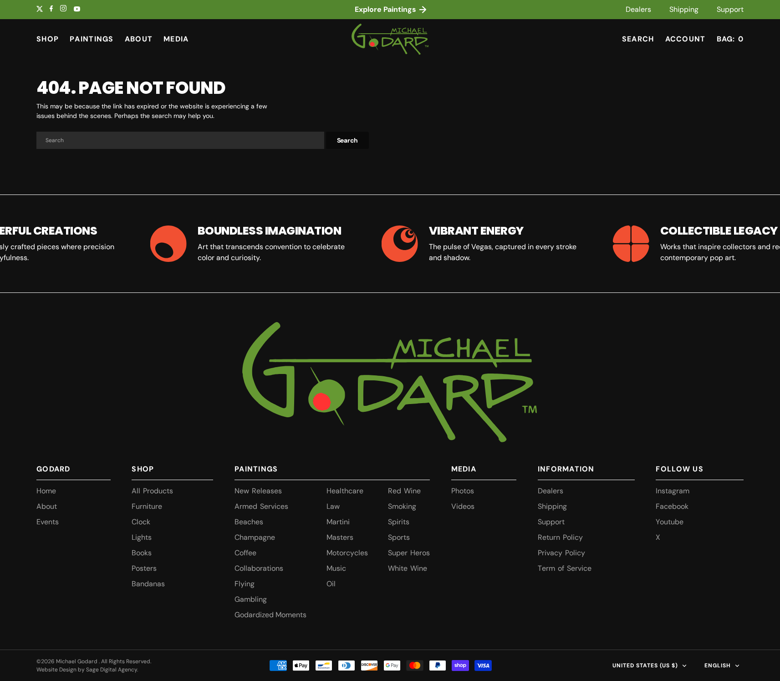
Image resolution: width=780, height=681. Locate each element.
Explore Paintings (386, 9)
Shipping (683, 9)
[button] (685, 39)
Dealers (638, 9)
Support (730, 9)
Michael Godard (77, 661)
